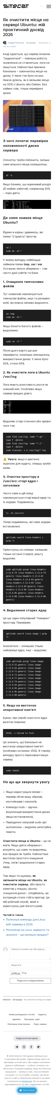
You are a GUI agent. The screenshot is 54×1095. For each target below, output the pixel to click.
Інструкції (31, 43)
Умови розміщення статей (21, 1015)
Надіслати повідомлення (30, 981)
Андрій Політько (16, 43)
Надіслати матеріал (27, 1038)
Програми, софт (32, 1019)
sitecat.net (26, 1081)
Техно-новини (29, 1090)
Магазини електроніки (19, 1024)
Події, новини (40, 1024)
